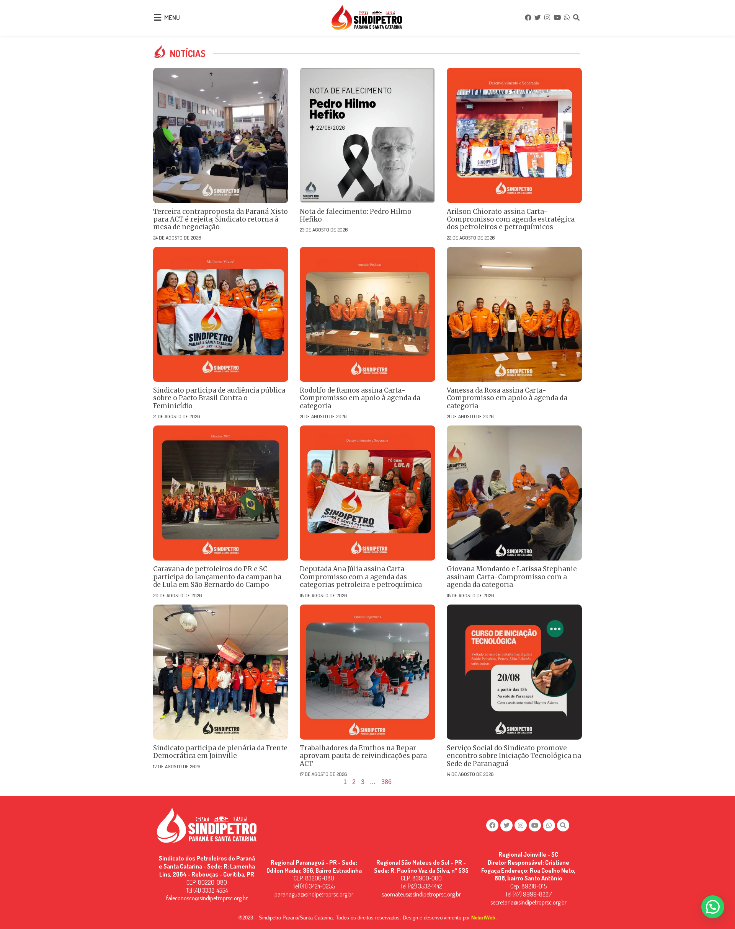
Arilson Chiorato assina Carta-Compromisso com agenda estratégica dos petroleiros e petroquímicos (511, 219)
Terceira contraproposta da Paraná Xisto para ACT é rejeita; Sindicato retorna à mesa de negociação (220, 219)
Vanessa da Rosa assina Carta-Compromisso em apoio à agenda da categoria (507, 398)
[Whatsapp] (566, 17)
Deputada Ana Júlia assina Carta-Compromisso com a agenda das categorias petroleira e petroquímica (361, 577)
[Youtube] (557, 17)
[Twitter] (537, 17)
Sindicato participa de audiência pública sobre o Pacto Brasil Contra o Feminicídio (219, 398)
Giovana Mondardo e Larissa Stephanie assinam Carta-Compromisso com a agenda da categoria (512, 577)
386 (386, 782)
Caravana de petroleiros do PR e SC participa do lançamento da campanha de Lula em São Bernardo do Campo (217, 577)
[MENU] (157, 17)
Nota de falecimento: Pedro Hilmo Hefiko (356, 215)
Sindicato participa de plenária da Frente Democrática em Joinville (220, 752)
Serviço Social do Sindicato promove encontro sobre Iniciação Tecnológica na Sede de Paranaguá (514, 756)
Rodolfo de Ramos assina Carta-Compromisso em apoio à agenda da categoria (360, 398)
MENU (172, 17)
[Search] (576, 17)
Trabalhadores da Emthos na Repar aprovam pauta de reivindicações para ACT (363, 756)
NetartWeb (483, 918)
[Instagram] (547, 17)
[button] (712, 906)
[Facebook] (528, 17)
